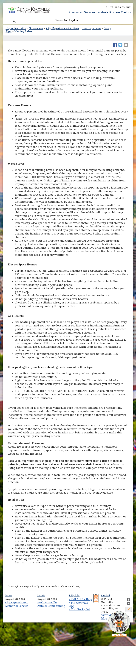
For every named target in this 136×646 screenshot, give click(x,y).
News (8, 595)
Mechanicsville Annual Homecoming (51, 604)
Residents (102, 12)
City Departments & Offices (62, 28)
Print (128, 7)
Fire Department (91, 28)
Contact (105, 595)
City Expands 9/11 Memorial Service (16, 604)
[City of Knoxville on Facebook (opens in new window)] (126, 598)
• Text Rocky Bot (79, 609)
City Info (74, 595)
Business (114, 12)
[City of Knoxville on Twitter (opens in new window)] (126, 602)
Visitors (126, 12)
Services (89, 12)
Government (75, 12)
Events (41, 595)
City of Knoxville (16, 28)
